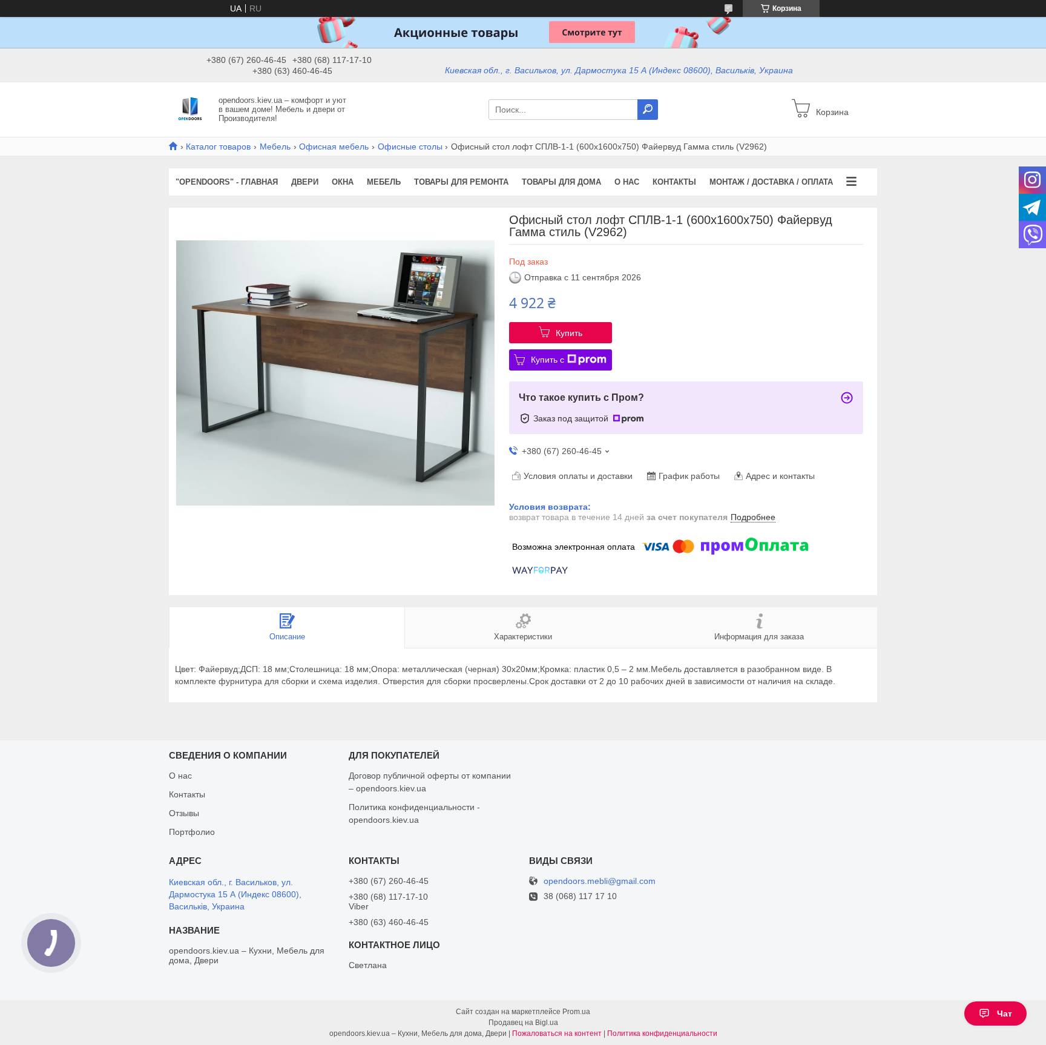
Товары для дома (561, 181)
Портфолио (192, 832)
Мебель (275, 146)
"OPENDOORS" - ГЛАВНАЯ (227, 181)
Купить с (547, 359)
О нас (626, 181)
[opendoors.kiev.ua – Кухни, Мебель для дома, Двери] (190, 109)
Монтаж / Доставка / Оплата (771, 181)
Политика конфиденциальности (662, 1033)
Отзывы (184, 813)
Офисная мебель (334, 146)
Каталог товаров (218, 146)
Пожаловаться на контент (557, 1033)
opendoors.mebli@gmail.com (600, 881)
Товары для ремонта (461, 181)
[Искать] (647, 109)
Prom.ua (576, 1011)
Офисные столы (410, 146)
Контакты (674, 181)
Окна (343, 181)
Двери (304, 181)
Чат (1004, 1013)
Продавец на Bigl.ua (523, 1022)
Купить (569, 333)
